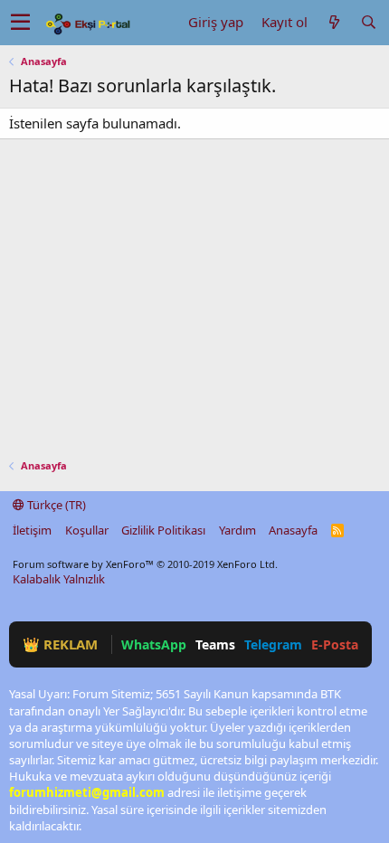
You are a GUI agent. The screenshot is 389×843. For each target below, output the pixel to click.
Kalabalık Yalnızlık (59, 579)
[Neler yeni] (334, 22)
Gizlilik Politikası (163, 530)
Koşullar (87, 530)
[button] (20, 22)
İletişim (32, 530)
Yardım (237, 530)
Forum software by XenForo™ (145, 564)
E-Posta (334, 644)
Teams (215, 644)
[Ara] (368, 22)
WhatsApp (153, 644)
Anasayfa (293, 530)
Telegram (273, 644)
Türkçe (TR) (55, 505)
